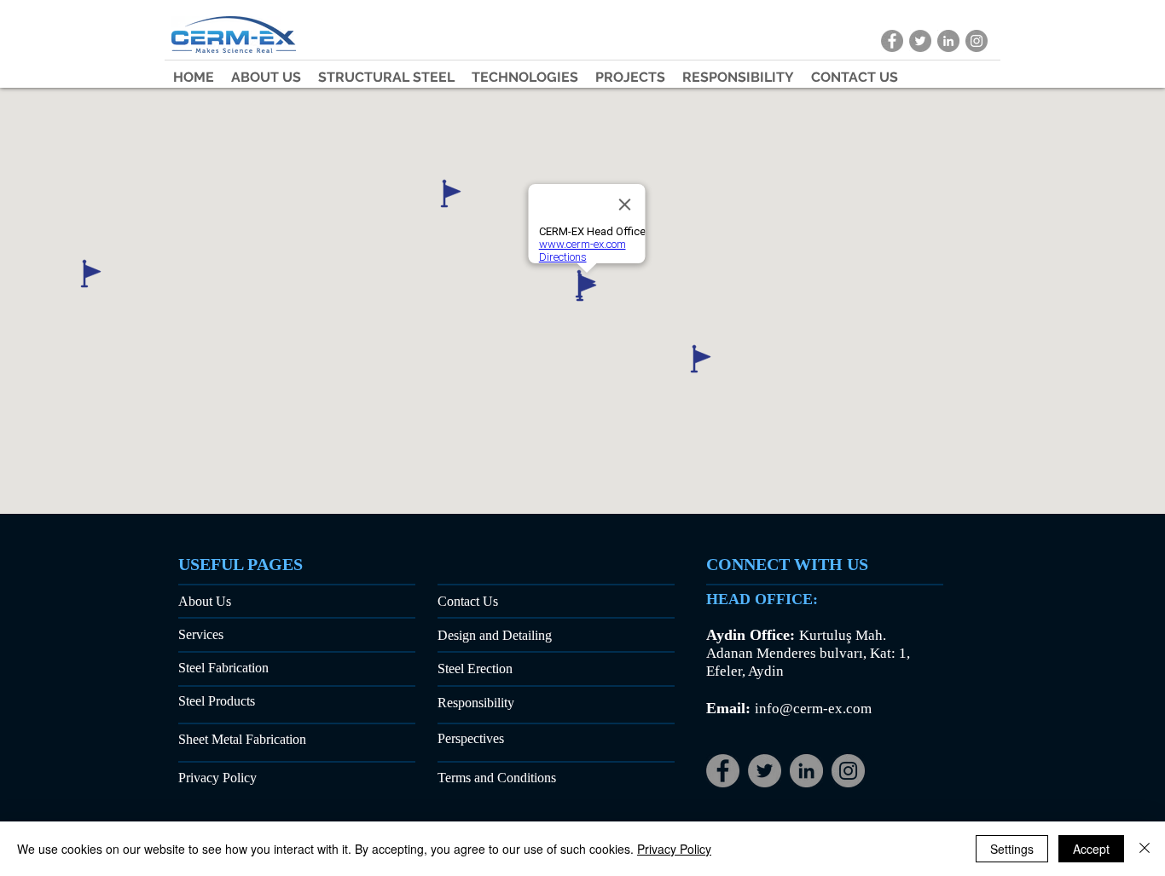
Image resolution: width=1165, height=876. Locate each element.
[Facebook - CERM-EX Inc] (892, 41)
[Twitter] (764, 770)
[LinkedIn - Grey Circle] (806, 770)
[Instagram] (848, 770)
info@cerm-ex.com (813, 708)
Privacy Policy (674, 848)
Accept (1091, 848)
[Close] (1144, 848)
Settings (1012, 848)
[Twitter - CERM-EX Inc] (920, 41)
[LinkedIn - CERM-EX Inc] (948, 41)
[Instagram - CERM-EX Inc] (976, 41)
